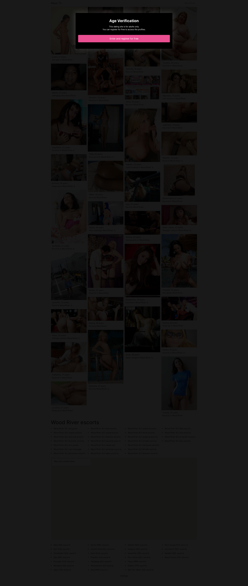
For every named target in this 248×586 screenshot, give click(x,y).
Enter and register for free (124, 38)
